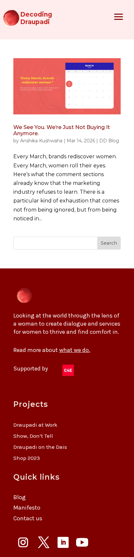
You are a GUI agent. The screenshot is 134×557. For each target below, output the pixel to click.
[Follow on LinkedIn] (63, 542)
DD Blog (109, 141)
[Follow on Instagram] (23, 542)
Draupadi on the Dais (40, 447)
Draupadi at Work (35, 424)
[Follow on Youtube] (82, 542)
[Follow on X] (43, 542)
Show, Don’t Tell (33, 436)
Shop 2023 (26, 458)
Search (109, 243)
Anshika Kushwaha (41, 141)
